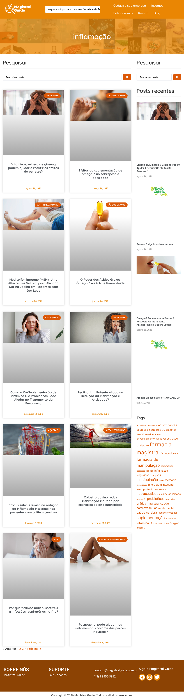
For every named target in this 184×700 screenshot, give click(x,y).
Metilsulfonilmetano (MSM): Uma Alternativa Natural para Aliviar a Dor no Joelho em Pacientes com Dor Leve (33, 285)
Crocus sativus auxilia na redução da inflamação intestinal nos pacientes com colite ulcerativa (33, 508)
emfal (140, 434)
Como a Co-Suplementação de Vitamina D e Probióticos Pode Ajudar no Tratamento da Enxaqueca (33, 397)
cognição (142, 429)
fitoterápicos (167, 466)
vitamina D (144, 523)
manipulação (147, 480)
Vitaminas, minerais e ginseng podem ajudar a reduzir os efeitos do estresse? (33, 167)
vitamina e (157, 523)
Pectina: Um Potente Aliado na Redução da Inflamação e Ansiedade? (100, 396)
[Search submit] (127, 77)
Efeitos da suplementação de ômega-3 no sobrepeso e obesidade (100, 174)
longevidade (144, 475)
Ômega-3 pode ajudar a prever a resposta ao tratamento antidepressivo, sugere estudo (155, 321)
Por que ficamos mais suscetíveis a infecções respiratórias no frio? (33, 609)
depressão (155, 429)
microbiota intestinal (161, 484)
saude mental (166, 508)
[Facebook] (142, 677)
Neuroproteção (145, 489)
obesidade (174, 493)
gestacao (141, 471)
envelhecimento (153, 434)
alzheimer (142, 425)
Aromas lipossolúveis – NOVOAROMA (158, 397)
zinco (166, 523)
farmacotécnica (169, 453)
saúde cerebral (147, 512)
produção (170, 499)
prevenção (141, 499)
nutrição (163, 494)
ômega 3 (141, 527)
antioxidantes (167, 425)
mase (161, 480)
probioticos (156, 499)
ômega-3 (175, 523)
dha (163, 430)
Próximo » (34, 648)
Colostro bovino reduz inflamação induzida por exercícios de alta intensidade (100, 501)
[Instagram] (149, 677)
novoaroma (160, 489)
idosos (149, 470)
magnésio (157, 475)
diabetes (171, 429)
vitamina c (171, 518)
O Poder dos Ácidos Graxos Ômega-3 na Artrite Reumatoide (100, 281)
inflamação (161, 470)
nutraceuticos (147, 494)
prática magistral (148, 503)
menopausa (142, 485)
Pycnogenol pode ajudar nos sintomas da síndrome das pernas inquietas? (100, 628)
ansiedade (152, 425)
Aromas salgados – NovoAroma (155, 244)
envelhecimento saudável (151, 438)
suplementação (151, 517)
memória (170, 480)
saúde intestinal (167, 512)
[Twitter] (157, 677)
